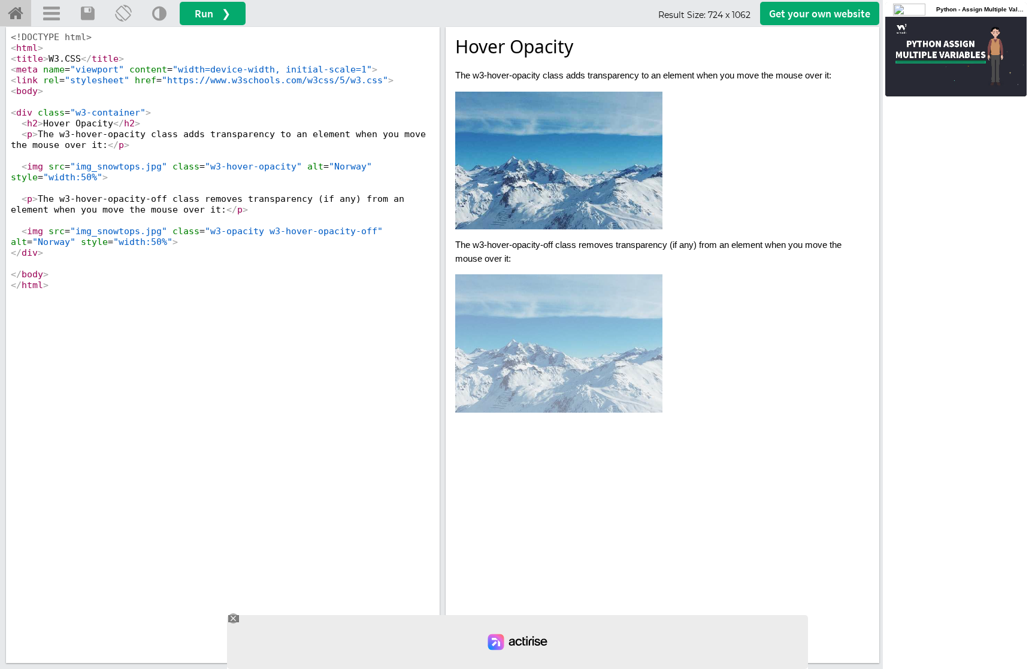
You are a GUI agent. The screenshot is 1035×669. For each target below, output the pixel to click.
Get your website (819, 13)
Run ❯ (213, 13)
